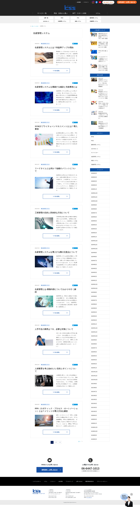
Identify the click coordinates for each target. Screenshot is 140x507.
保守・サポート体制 (79, 13)
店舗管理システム (94, 21)
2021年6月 (94, 395)
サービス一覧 (42, 13)
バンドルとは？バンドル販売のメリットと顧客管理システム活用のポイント (103, 59)
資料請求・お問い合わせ (126, 2)
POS (78, 17)
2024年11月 (94, 244)
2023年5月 (94, 308)
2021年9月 (94, 383)
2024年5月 (94, 268)
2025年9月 (94, 205)
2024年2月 (94, 276)
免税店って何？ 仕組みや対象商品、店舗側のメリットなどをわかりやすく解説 (103, 45)
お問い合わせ (79, 481)
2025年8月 (94, 209)
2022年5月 (94, 351)
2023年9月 (94, 292)
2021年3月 (94, 407)
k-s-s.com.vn (89, 497)
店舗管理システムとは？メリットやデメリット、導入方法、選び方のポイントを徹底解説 (103, 83)
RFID (62, 17)
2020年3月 (94, 419)
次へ (79, 441)
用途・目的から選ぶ (61, 13)
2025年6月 (94, 217)
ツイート (75, 43)
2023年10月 (94, 288)
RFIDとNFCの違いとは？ (103, 51)
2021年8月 (94, 387)
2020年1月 (94, 423)
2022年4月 (94, 355)
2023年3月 (94, 316)
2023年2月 (94, 320)
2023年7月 (94, 300)
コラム (98, 13)
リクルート (86, 2)
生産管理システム (62, 21)
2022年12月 (94, 328)
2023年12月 (94, 284)
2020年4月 (94, 415)
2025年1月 (94, 236)
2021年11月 (94, 375)
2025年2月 (94, 232)
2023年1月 (94, 324)
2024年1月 (94, 280)
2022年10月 (94, 336)
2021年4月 (94, 403)
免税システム (78, 21)
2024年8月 (94, 256)
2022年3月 (94, 359)
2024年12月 (94, 240)
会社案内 (79, 2)
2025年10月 (94, 201)
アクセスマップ (69, 481)
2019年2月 (94, 439)
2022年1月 (94, 367)
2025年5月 (94, 221)
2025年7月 (94, 213)
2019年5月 (94, 435)
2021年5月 (94, 399)
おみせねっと (46, 21)
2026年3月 (94, 181)
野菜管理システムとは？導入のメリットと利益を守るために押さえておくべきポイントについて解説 (103, 95)
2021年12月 (94, 371)
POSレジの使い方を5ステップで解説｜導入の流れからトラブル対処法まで (103, 106)
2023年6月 (94, 304)
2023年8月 (94, 296)
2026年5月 (94, 173)
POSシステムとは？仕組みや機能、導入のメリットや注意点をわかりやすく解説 (103, 68)
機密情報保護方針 (89, 481)
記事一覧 (46, 17)
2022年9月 (94, 340)
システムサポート (37, 481)
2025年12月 (94, 193)
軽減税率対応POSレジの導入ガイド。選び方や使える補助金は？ (103, 116)
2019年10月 (94, 431)
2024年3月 (94, 272)
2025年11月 (94, 197)
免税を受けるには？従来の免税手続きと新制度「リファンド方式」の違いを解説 (103, 36)
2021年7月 (94, 391)
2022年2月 (94, 363)
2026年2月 (94, 185)
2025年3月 (94, 228)
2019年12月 (94, 427)
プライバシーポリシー (102, 481)
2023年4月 (94, 312)
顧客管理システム (94, 17)
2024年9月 (94, 252)
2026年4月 (94, 177)
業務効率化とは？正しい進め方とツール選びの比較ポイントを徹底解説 (103, 126)
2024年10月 (94, 248)
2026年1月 (94, 189)
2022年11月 (94, 332)
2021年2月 (94, 411)
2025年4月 (94, 224)
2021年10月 (94, 379)
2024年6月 (94, 264)
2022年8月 (94, 344)
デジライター (94, 152)
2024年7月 (94, 260)
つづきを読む (56, 70)
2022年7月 (94, 348)
